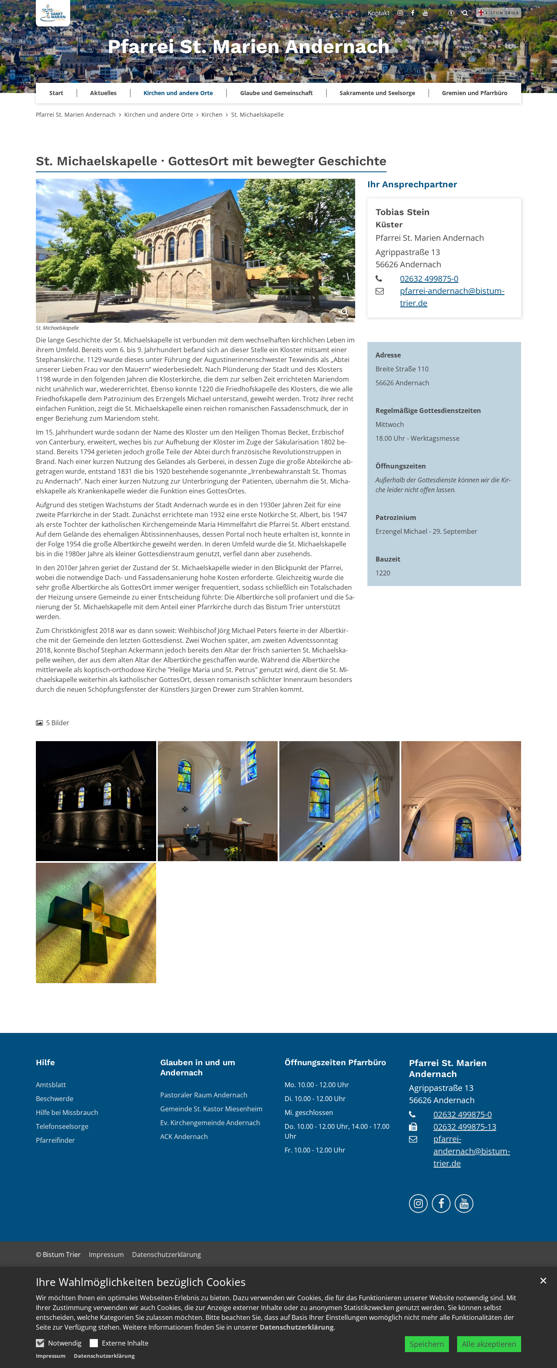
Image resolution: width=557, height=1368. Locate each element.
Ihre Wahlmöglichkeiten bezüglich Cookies (140, 1282)
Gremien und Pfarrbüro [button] (475, 93)
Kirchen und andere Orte (158, 114)
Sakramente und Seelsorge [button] (377, 93)
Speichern (427, 1344)
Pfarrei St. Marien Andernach (76, 114)
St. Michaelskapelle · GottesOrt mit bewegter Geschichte (211, 161)
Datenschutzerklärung (297, 1327)
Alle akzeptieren (489, 1344)
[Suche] (465, 13)
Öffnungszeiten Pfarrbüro (335, 1062)
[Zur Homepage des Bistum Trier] (498, 13)
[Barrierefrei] (451, 13)
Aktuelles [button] (103, 93)
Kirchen (212, 114)
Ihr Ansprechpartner (412, 184)
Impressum (51, 1355)
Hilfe (45, 1062)
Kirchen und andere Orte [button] (178, 93)
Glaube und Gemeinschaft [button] (276, 93)
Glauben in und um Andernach (197, 1067)
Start (56, 93)
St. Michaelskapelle (257, 114)
